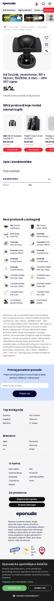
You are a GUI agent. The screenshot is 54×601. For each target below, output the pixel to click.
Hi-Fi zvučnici (34, 415)
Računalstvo (9, 10)
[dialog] (27, 580)
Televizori (33, 419)
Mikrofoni (6, 423)
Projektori (7, 419)
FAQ (31, 469)
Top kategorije (13, 410)
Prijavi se (25, 393)
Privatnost (33, 473)
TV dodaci (33, 423)
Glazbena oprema (28, 27)
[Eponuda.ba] (13, 3)
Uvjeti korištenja (15, 473)
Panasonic (33, 441)
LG (4, 449)
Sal (30, 185)
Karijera (12, 485)
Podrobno (6, 577)
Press (31, 481)
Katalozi (49, 10)
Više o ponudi (12, 150)
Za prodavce (14, 481)
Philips (32, 449)
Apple (5, 441)
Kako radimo (14, 469)
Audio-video (40, 10)
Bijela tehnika (25, 10)
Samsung (33, 445)
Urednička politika (36, 477)
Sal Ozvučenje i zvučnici (22, 29)
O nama (14, 463)
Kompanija (13, 477)
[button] (27, 581)
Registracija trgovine (27, 499)
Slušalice (6, 415)
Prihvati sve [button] (14, 588)
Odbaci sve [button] (40, 588)
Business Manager (27, 505)
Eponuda (5, 27)
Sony (5, 445)
